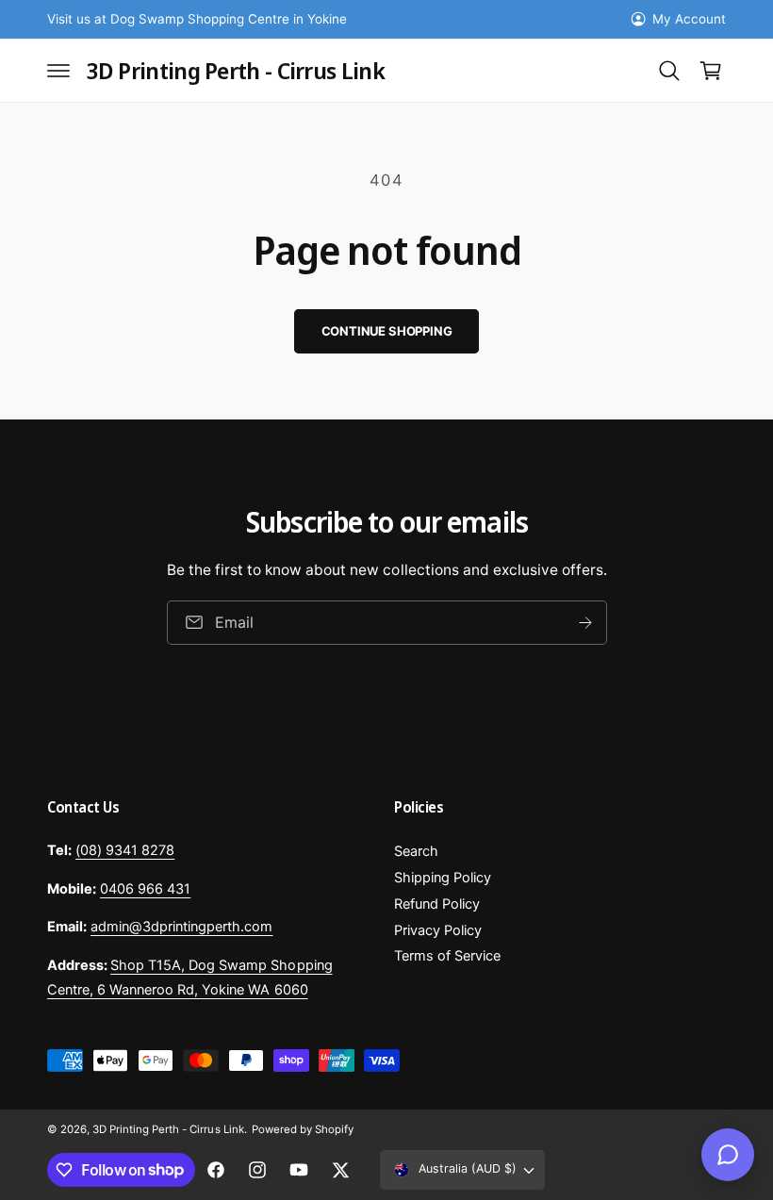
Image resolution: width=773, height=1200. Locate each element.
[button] (58, 70)
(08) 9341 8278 (124, 850)
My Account (689, 18)
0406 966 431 (145, 888)
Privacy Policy (438, 930)
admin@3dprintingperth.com (181, 926)
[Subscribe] (585, 622)
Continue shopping (386, 330)
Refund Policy (437, 904)
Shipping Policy (442, 877)
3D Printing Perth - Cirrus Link (167, 1129)
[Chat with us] (727, 1154)
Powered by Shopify (303, 1129)
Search (416, 851)
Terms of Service (447, 955)
